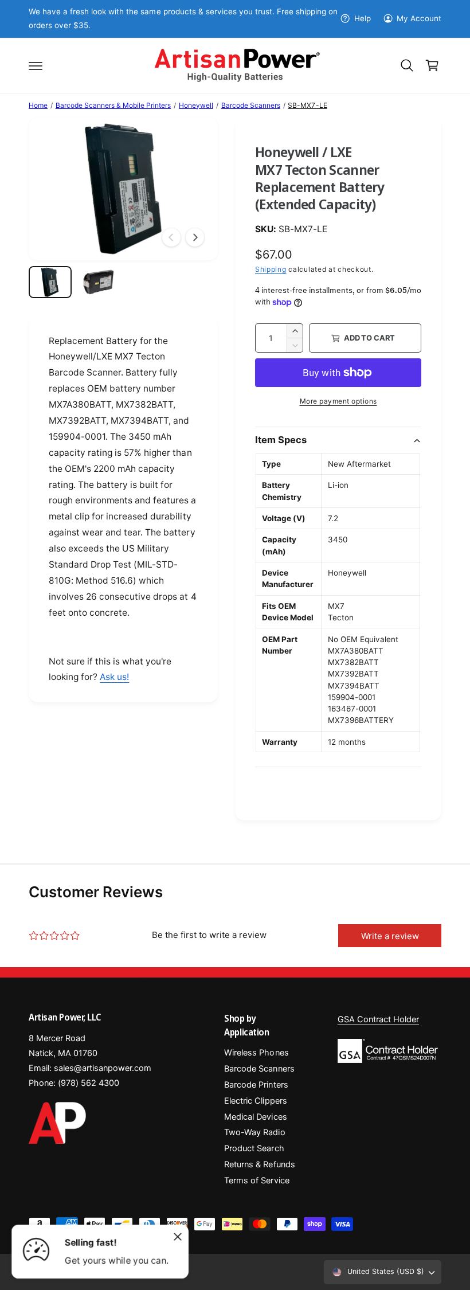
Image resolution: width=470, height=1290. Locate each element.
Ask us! (114, 676)
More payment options (338, 401)
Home (38, 105)
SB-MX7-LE (307, 105)
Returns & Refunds (259, 1164)
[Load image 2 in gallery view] (98, 282)
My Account (419, 18)
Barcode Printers (256, 1085)
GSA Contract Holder (378, 1019)
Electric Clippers (255, 1101)
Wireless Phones (256, 1052)
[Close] (177, 1236)
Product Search (254, 1148)
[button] (35, 65)
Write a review (390, 936)
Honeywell (196, 105)
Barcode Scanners (250, 105)
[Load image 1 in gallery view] (50, 282)
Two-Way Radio (254, 1132)
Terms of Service (256, 1180)
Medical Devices (255, 1117)
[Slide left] (171, 237)
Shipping (271, 269)
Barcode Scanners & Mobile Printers (113, 105)
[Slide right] (195, 237)
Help (362, 18)
